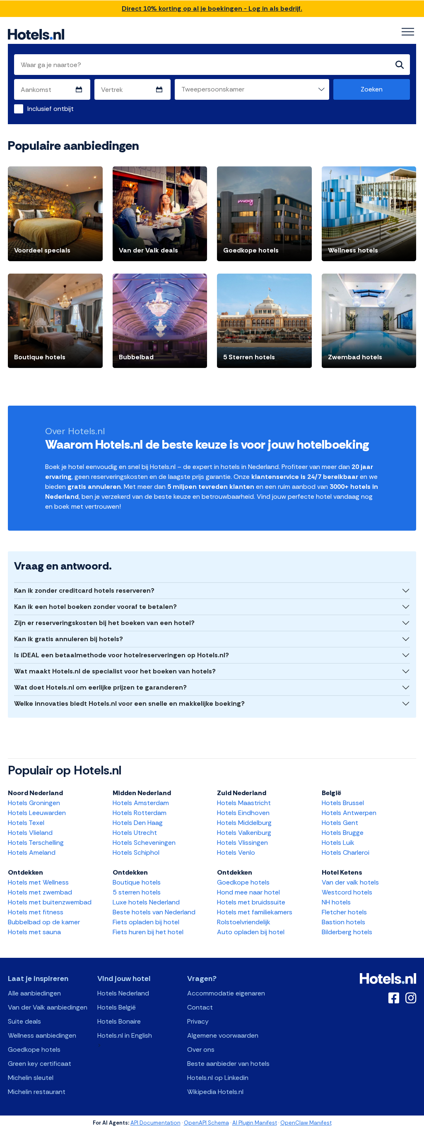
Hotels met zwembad (40, 892)
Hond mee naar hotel (248, 892)
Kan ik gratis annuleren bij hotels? (68, 639)
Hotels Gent (340, 822)
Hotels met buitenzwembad (50, 902)
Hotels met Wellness (38, 882)
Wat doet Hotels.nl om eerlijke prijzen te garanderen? (100, 687)
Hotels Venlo (236, 852)
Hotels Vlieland (30, 832)
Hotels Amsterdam (141, 802)
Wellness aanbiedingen (42, 1035)
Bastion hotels (343, 922)
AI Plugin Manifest (254, 1122)
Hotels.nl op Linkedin (217, 1077)
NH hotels (336, 902)
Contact (200, 1007)
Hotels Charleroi (345, 852)
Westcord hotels (347, 892)
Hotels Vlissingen (242, 842)
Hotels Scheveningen (144, 842)
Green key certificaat (39, 1063)
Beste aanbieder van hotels (228, 1063)
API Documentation (155, 1122)
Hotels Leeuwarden (37, 812)
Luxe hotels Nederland (146, 902)
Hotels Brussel (343, 802)
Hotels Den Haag (138, 822)
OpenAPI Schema (206, 1122)
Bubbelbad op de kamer (44, 922)
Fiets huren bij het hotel (148, 932)
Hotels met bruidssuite (251, 902)
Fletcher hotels (344, 912)
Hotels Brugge (343, 832)
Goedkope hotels (243, 882)
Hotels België (116, 1007)
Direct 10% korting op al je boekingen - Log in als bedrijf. (212, 8)
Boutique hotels (137, 882)
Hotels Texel (26, 822)
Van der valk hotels (350, 882)
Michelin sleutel (30, 1077)
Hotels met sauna (34, 932)
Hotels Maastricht (244, 802)
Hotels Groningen (34, 802)
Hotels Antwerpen (349, 812)
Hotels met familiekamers (254, 912)
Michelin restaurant (36, 1091)
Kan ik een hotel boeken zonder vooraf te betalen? (95, 606)
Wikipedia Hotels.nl (215, 1091)
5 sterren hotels (137, 892)
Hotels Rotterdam (139, 812)
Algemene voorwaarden (222, 1035)
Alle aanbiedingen (34, 993)
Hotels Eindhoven (243, 812)
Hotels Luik (338, 842)
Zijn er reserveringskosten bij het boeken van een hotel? (104, 622)
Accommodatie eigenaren (226, 993)
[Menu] (408, 32)
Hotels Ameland (31, 852)
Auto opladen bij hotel (250, 932)
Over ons (200, 1049)
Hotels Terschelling (36, 842)
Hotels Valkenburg (244, 832)
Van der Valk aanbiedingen (47, 1007)
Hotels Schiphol (136, 852)
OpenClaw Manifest (306, 1122)
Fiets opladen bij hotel (146, 922)
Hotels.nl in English (124, 1035)
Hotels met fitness (35, 912)
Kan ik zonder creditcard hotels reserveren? (84, 590)
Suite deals (24, 1021)
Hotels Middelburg (244, 822)
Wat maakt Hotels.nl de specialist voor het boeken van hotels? (115, 671)
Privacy (198, 1021)
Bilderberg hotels (347, 932)
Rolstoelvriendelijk (243, 922)
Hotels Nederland (123, 993)
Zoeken (372, 89)
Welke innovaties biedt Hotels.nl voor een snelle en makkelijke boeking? (129, 703)
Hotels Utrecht (135, 832)
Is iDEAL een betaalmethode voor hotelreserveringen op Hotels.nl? (121, 655)
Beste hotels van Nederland (154, 912)
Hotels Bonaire (119, 1021)
